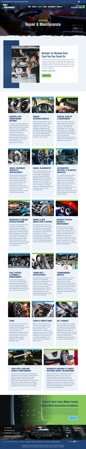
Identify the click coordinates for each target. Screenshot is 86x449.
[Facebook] (79, 1)
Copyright (34, 441)
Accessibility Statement (55, 441)
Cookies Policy (40, 441)
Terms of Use (46, 441)
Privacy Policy (28, 441)
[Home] (83, 6)
